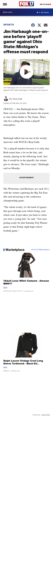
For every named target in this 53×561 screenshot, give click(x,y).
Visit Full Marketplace (40, 250)
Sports (8, 24)
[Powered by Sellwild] (45, 415)
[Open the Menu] (4, 4)
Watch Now (45, 4)
